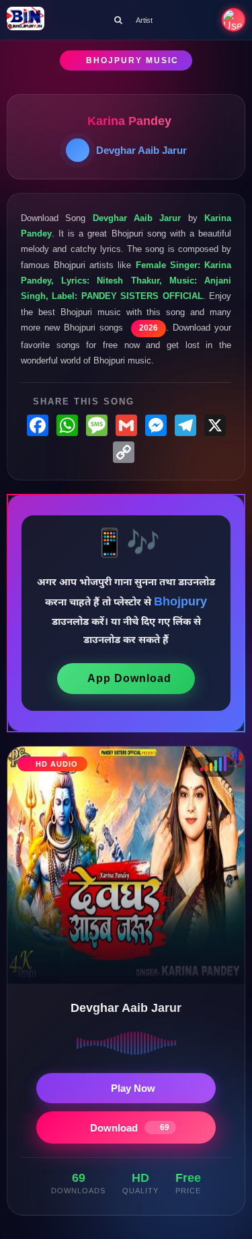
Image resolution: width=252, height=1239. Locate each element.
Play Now (133, 1088)
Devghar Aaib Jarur (141, 150)
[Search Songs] (118, 20)
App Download (129, 678)
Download (129, 1128)
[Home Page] (25, 20)
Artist (144, 20)
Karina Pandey (129, 121)
